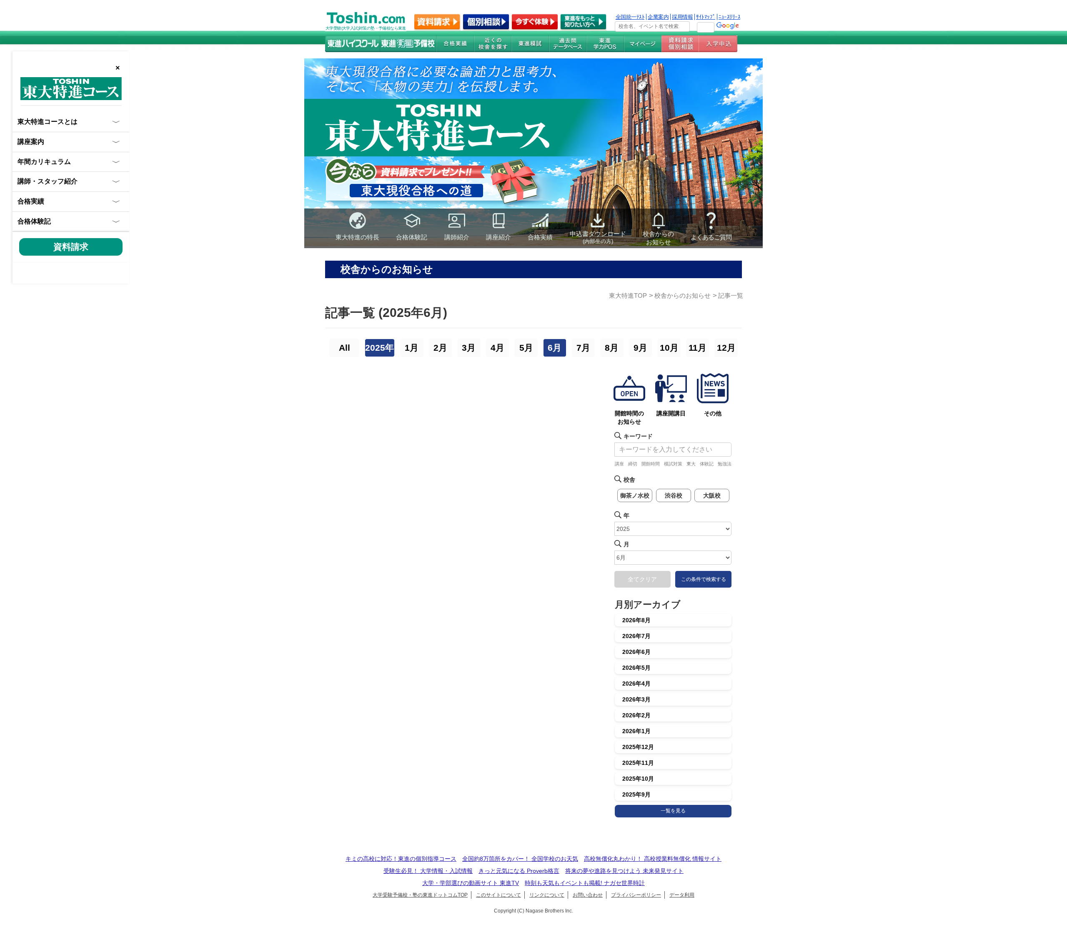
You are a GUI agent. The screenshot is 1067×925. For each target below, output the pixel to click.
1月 (411, 347)
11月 (697, 347)
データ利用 (681, 895)
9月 (640, 347)
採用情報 (682, 17)
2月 (440, 347)
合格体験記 (34, 221)
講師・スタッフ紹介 (48, 181)
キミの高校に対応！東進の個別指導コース (401, 858)
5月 (526, 347)
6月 (554, 347)
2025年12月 (638, 747)
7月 (583, 347)
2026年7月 (636, 636)
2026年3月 (636, 699)
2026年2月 (636, 715)
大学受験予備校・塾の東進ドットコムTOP (420, 895)
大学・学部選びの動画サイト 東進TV (470, 883)
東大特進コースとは (48, 121)
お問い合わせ (588, 895)
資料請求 (70, 246)
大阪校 (712, 495)
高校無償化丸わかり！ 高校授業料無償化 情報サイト (652, 858)
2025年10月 (638, 778)
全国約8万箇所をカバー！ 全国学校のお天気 (520, 858)
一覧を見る (673, 811)
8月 (612, 347)
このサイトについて (498, 895)
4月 (497, 347)
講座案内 (31, 141)
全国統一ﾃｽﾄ (630, 17)
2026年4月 (636, 683)
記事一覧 (730, 295)
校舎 (629, 479)
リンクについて (546, 895)
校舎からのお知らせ (682, 295)
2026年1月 (636, 731)
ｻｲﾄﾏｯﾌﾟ (705, 17)
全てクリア (642, 579)
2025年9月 (636, 794)
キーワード (638, 436)
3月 (469, 347)
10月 (669, 347)
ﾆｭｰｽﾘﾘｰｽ (729, 17)
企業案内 (658, 17)
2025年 (379, 347)
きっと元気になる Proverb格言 (518, 870)
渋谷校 (673, 495)
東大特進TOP (628, 295)
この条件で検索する (703, 579)
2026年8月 (636, 620)
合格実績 (31, 201)
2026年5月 (636, 667)
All (344, 347)
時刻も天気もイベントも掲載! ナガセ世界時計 (585, 883)
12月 (726, 347)
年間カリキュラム (44, 161)
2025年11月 (638, 762)
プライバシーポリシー (636, 895)
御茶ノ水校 (634, 495)
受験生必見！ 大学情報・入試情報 (428, 870)
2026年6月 (636, 652)
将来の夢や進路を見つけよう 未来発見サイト (624, 870)
